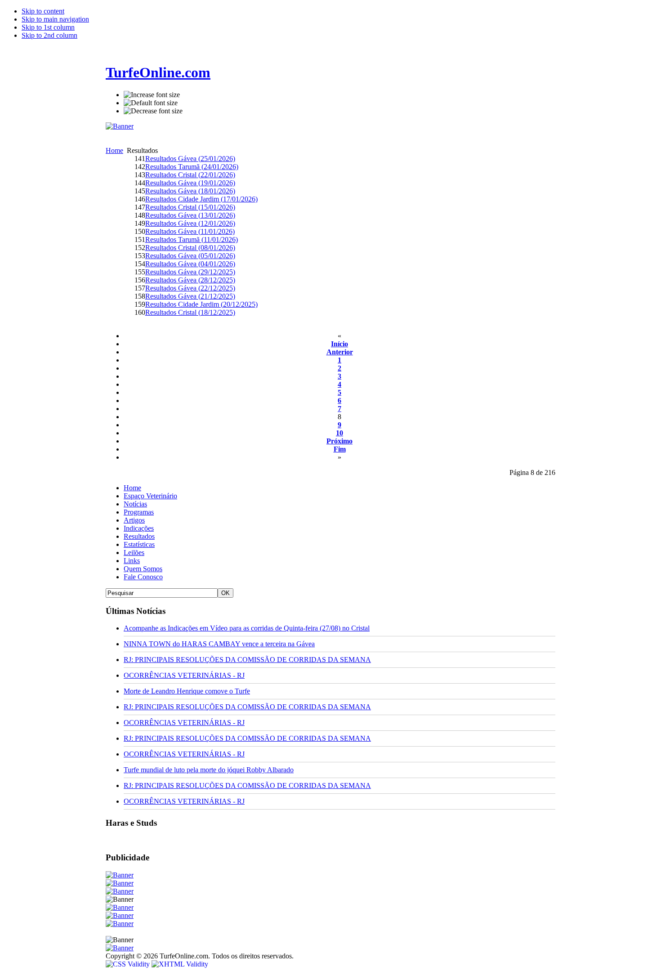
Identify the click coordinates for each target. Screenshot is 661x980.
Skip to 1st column (48, 27)
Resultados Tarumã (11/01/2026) (191, 239)
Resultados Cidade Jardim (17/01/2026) (201, 199)
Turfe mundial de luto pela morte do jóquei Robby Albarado (209, 770)
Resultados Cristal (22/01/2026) (190, 175)
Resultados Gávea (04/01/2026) (190, 264)
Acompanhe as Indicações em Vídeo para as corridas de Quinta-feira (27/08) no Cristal (247, 628)
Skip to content (43, 11)
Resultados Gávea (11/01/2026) (190, 231)
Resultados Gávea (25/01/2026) (190, 158)
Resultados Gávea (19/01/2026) (190, 183)
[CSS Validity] (129, 964)
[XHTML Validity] (180, 964)
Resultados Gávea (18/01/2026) (190, 191)
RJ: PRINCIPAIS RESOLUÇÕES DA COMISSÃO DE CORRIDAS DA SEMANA (247, 659)
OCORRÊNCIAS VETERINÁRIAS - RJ (184, 675)
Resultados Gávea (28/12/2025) (190, 280)
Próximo (339, 441)
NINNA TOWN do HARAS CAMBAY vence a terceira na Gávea (219, 644)
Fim (340, 449)
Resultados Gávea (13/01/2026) (190, 215)
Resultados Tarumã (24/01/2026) (191, 166)
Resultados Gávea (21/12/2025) (190, 296)
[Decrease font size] (153, 111)
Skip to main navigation (55, 19)
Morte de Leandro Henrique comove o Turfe (187, 691)
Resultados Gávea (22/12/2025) (190, 288)
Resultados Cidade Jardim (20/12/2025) (201, 304)
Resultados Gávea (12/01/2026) (190, 223)
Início (339, 344)
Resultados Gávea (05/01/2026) (190, 256)
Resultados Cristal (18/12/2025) (190, 312)
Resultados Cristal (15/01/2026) (190, 207)
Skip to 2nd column (49, 35)
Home (114, 150)
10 (339, 433)
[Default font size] (151, 103)
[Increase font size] (152, 95)
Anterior (339, 352)
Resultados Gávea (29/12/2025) (190, 272)
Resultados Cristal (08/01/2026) (190, 247)
